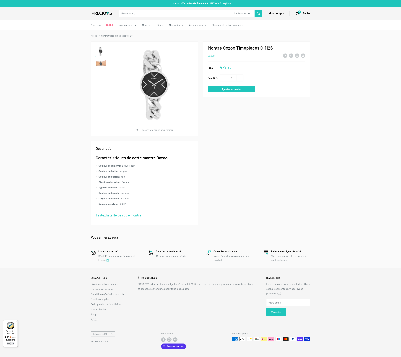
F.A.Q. (94, 319)
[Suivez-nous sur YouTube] (175, 339)
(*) (108, 259)
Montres (146, 24)
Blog (93, 314)
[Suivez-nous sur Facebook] (163, 339)
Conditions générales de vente (108, 294)
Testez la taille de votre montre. (119, 215)
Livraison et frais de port (104, 283)
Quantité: (213, 77)
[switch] (10, 343)
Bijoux (160, 24)
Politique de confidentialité (106, 304)
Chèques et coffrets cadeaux (228, 24)
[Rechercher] (258, 13)
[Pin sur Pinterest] (291, 55)
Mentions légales (100, 299)
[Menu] (16, 322)
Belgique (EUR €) (100, 334)
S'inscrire (276, 311)
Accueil (94, 35)
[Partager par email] (303, 55)
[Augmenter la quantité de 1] (240, 78)
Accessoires (196, 24)
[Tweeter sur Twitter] (297, 55)
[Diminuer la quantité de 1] (223, 78)
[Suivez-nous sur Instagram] (169, 339)
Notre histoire (98, 309)
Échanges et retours (102, 288)
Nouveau (96, 24)
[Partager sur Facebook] (285, 55)
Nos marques (126, 24)
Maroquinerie (176, 24)
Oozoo (211, 55)
